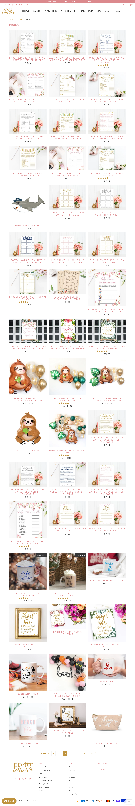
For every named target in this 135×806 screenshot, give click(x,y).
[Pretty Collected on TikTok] (16, 5)
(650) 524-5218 (24, 5)
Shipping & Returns (74, 770)
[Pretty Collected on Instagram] (9, 5)
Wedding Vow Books (45, 784)
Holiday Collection (44, 767)
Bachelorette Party (44, 777)
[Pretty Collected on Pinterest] (13, 5)
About (70, 790)
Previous (45, 753)
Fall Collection (43, 774)
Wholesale (71, 777)
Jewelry (41, 790)
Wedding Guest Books (45, 780)
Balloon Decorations (45, 770)
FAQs (70, 780)
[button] (26, 11)
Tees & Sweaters (43, 794)
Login (124, 5)
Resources (71, 774)
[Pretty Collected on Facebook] (6, 5)
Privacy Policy (72, 794)
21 (85, 753)
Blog (69, 767)
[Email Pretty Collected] (2, 5)
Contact (70, 784)
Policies (70, 787)
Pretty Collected (18, 800)
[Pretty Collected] (8, 11)
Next (92, 753)
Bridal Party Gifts (44, 787)
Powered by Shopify (30, 800)
